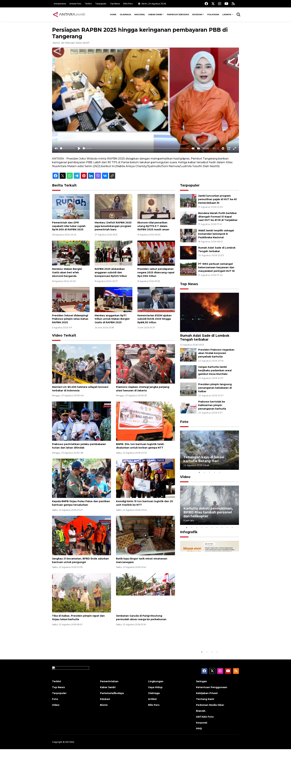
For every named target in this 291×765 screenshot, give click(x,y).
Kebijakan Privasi (207, 693)
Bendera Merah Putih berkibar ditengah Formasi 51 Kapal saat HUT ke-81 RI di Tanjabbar (217, 217)
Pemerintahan (109, 681)
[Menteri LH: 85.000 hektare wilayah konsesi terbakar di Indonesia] (81, 363)
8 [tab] (222, 527)
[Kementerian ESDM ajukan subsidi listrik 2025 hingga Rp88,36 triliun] (156, 299)
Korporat (201, 722)
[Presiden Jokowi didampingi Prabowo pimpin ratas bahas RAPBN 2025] (71, 299)
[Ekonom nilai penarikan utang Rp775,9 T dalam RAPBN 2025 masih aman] (156, 206)
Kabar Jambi (155, 14)
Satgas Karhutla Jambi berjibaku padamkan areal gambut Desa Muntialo (215, 370)
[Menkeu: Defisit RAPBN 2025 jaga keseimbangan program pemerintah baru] (113, 206)
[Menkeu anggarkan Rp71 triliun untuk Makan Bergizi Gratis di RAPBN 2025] (113, 299)
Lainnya (227, 14)
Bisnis (104, 704)
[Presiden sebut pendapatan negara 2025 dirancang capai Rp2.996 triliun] (156, 252)
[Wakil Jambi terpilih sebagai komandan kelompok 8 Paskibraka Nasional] (188, 235)
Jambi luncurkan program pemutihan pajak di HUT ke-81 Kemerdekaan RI (217, 199)
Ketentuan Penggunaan (211, 687)
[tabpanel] (209, 450)
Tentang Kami (205, 699)
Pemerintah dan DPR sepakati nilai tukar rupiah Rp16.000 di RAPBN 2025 (69, 226)
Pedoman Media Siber (210, 704)
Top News (115, 3)
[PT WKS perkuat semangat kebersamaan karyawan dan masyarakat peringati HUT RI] (188, 268)
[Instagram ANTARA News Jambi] (219, 3)
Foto (184, 422)
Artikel (152, 699)
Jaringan (201, 681)
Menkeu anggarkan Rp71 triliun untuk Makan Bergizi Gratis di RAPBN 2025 (112, 319)
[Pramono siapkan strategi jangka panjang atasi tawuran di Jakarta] (145, 363)
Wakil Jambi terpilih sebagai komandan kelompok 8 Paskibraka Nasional (216, 234)
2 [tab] (204, 472)
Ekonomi (197, 14)
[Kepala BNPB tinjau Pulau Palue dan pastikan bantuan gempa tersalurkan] (81, 478)
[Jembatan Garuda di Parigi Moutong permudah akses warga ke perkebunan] (145, 592)
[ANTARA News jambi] (69, 14)
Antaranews (60, 3)
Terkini (88, 3)
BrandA (200, 710)
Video (185, 477)
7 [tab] (217, 527)
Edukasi (105, 699)
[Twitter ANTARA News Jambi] (213, 3)
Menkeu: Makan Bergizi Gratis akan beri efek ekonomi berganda (67, 272)
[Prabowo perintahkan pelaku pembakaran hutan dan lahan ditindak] (81, 421)
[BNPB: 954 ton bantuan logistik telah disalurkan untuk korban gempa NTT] (145, 421)
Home (113, 14)
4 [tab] (214, 472)
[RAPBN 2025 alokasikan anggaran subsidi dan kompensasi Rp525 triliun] (113, 252)
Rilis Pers (128, 3)
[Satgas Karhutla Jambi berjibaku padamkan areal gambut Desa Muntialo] (188, 371)
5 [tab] (219, 472)
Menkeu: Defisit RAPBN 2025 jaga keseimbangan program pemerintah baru (113, 226)
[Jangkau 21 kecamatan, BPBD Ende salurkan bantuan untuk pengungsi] (81, 535)
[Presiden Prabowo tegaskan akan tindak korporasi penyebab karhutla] (188, 354)
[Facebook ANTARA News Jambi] (206, 3)
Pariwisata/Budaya (178, 14)
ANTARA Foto (205, 716)
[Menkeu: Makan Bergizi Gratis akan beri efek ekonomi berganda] (71, 252)
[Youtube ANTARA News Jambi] (226, 3)
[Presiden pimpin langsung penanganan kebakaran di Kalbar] (188, 389)
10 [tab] (232, 527)
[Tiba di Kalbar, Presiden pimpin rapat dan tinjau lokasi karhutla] (81, 592)
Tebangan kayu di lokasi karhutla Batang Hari (203, 459)
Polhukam (213, 14)
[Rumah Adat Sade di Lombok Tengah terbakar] (188, 252)
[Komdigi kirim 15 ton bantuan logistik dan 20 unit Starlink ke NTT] (145, 478)
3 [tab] (209, 472)
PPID (199, 728)
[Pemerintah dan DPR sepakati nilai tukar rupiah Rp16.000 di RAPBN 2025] (71, 206)
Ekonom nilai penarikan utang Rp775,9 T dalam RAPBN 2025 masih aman (153, 226)
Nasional (139, 14)
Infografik (189, 532)
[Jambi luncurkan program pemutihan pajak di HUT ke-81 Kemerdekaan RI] (188, 200)
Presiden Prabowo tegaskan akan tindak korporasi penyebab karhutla (216, 353)
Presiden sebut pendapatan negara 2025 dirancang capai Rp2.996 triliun (155, 272)
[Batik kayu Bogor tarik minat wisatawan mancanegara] (145, 535)
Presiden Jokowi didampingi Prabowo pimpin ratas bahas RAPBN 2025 (70, 319)
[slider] (67, 148)
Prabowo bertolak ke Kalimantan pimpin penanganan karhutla (212, 405)
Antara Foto (75, 3)
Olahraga (125, 14)
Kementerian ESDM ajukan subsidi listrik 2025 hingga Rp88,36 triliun (154, 319)
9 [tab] (227, 527)
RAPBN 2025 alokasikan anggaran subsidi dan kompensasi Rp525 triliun (111, 272)
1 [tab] (199, 472)
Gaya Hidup (155, 687)
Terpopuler (100, 3)
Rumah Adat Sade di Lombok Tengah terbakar (204, 337)
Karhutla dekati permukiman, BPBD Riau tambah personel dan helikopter (208, 512)
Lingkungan (155, 681)
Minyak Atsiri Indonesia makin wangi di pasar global (209, 638)
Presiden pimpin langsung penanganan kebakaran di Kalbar (215, 388)
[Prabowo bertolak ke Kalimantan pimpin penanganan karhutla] (188, 406)
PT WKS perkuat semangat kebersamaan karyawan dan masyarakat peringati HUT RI (216, 267)
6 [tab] (212, 527)
